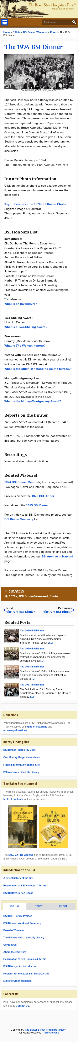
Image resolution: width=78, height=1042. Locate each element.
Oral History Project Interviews (21, 757)
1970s (13, 596)
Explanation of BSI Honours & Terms (24, 885)
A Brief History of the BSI (18, 878)
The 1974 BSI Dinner (33, 47)
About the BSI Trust (14, 952)
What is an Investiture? (20, 303)
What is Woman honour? (25, 345)
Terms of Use (51, 1032)
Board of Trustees (14, 930)
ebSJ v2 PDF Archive (20, 854)
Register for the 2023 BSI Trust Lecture (26, 973)
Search (74, 22)
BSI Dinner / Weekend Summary (22, 923)
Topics (38, 906)
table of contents (13, 799)
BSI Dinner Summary (18, 519)
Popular (14, 906)
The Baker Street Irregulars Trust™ (46, 1029)
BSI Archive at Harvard (57, 556)
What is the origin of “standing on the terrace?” (38, 368)
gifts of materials (37, 726)
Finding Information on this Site (21, 764)
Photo (54, 596)
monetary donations (15, 730)
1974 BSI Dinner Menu (20, 482)
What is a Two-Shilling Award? (25, 327)
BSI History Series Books (18, 893)
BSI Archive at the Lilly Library (21, 772)
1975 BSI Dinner (37, 505)
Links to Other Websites (17, 980)
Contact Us (10, 944)
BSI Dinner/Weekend (33, 596)
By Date (63, 906)
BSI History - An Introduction (20, 966)
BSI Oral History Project (17, 916)
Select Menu (4, 22)
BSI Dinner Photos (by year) (19, 749)
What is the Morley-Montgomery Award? (32, 401)
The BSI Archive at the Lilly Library (23, 937)
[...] (51, 642)
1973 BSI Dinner (43, 496)
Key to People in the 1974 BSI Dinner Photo (35, 204)
